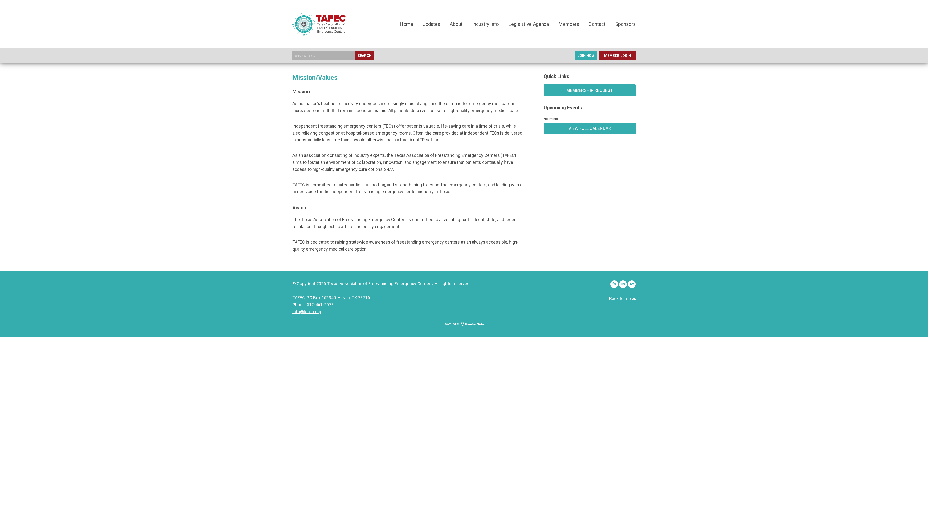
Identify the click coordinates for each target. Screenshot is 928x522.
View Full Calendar (589, 128)
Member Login (617, 56)
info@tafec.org (306, 311)
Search (364, 56)
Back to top (620, 298)
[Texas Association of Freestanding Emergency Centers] (319, 33)
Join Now (586, 56)
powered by (452, 324)
